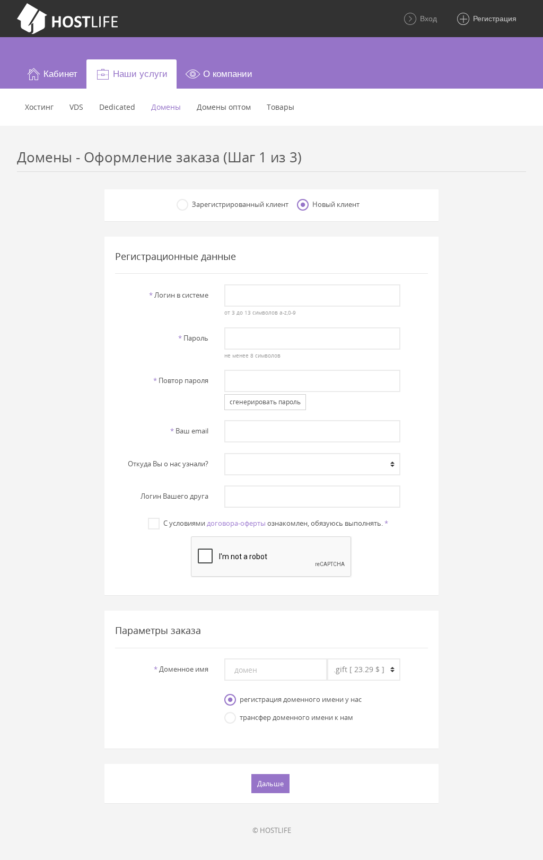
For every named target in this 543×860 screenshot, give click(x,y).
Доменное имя (181, 669)
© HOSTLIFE (271, 830)
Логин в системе (178, 295)
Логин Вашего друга (174, 496)
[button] (51, 74)
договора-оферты (236, 523)
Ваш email (189, 431)
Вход (427, 18)
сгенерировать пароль (265, 401)
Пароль (193, 338)
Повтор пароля (180, 380)
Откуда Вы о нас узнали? (168, 463)
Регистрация (493, 18)
